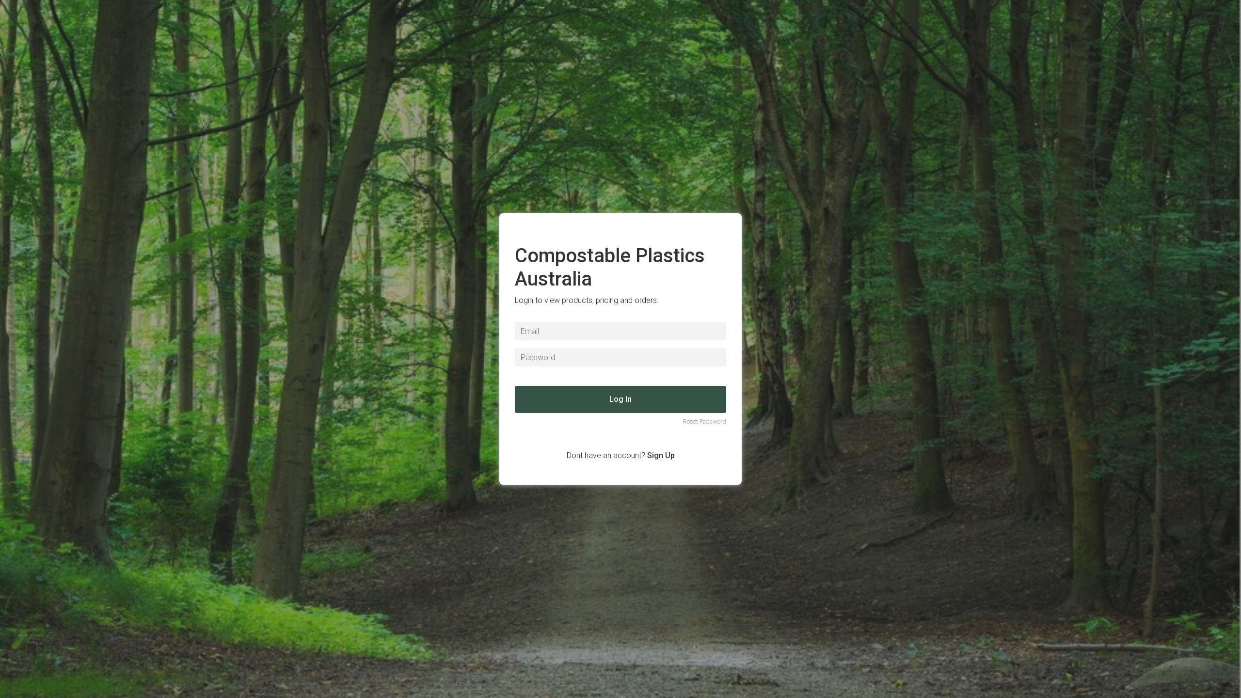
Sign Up (661, 455)
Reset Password (704, 421)
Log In (620, 399)
